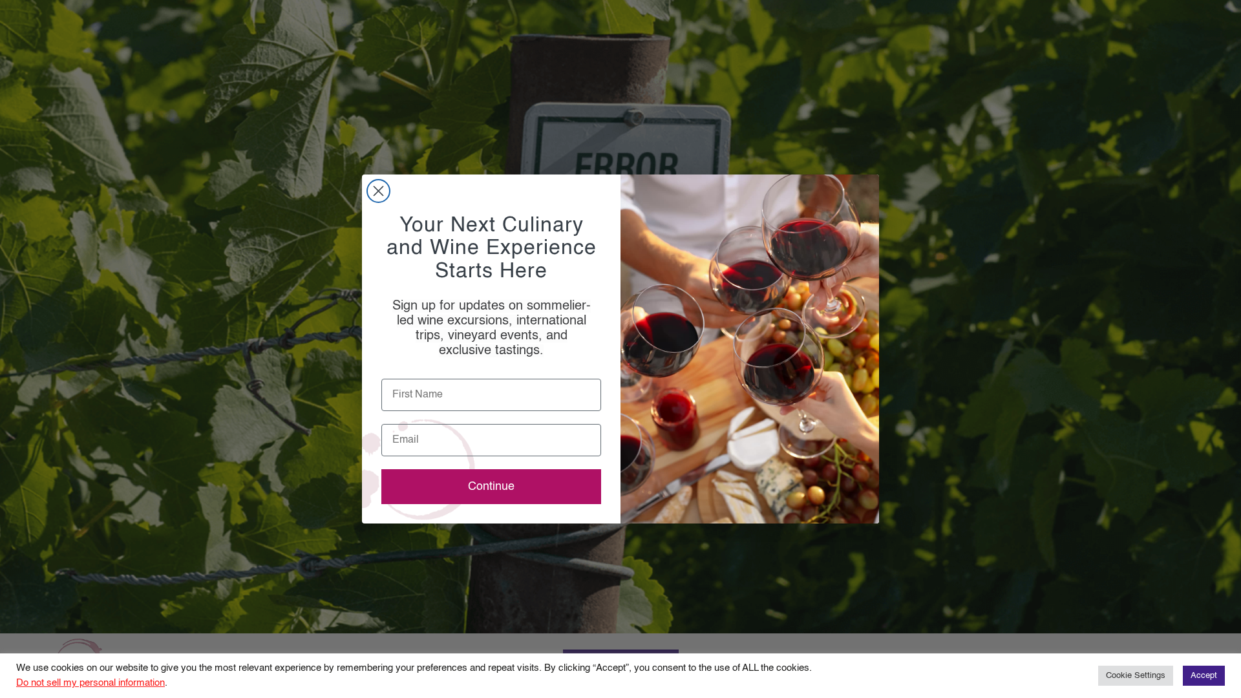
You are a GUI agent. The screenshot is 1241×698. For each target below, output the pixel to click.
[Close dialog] (378, 191)
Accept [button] (1204, 676)
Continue (491, 486)
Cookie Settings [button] (1135, 676)
